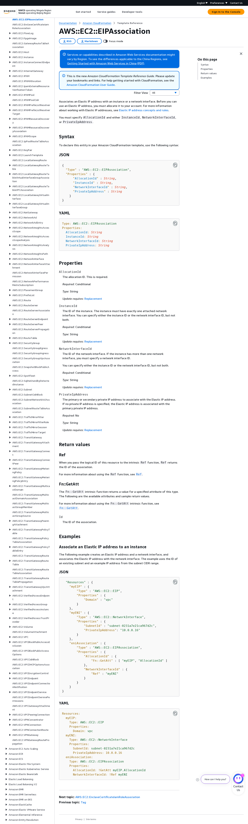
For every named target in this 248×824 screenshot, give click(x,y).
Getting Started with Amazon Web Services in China (102, 63)
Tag (83, 802)
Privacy (78, 819)
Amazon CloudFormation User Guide (91, 85)
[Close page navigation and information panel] (241, 54)
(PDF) (140, 63)
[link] (130, 23)
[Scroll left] (73, 12)
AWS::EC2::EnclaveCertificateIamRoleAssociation (107, 797)
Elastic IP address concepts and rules (143, 110)
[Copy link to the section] (56, 136)
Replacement (93, 298)
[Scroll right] (145, 12)
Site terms (91, 819)
